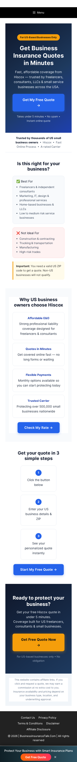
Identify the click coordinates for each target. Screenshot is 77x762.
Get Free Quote (36, 757)
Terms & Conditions (30, 723)
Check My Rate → (38, 428)
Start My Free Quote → (38, 569)
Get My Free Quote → (39, 103)
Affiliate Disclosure (38, 729)
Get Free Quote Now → (38, 642)
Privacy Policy (47, 717)
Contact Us (28, 717)
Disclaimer (53, 723)
